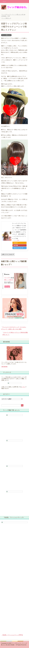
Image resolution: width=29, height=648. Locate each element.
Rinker (18, 240)
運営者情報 (4, 366)
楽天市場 (16, 245)
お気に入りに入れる (7, 254)
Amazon (16, 242)
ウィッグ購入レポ (6, 35)
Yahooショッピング (18, 247)
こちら (23, 386)
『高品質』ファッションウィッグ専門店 (12, 635)
